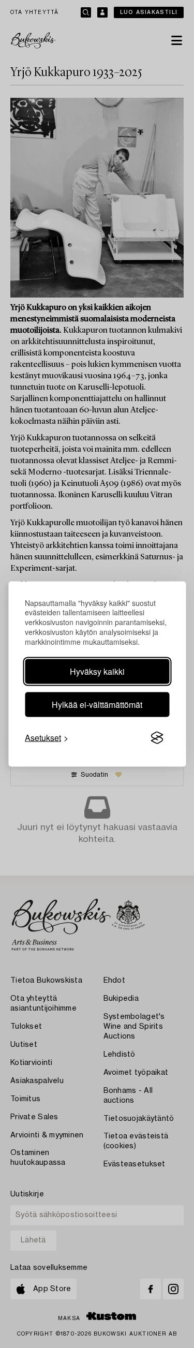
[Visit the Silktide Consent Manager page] (156, 737)
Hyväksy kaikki (97, 671)
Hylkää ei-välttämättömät (97, 704)
